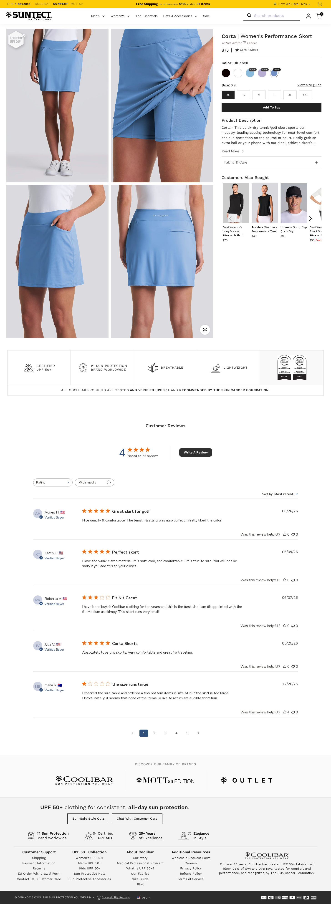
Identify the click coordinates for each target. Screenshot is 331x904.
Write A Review (196, 452)
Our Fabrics (140, 873)
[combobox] (53, 482)
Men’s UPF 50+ (89, 863)
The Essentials (146, 16)
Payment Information (39, 863)
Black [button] (226, 73)
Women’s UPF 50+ (90, 858)
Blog (140, 884)
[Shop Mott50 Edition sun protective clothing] (165, 780)
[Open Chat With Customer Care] (320, 4)
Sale (206, 16)
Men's (95, 16)
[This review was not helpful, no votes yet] (293, 534)
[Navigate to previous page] (133, 733)
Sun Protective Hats (89, 873)
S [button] (244, 95)
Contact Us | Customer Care (39, 879)
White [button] (238, 73)
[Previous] (230, 218)
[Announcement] (173, 4)
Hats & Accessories (177, 16)
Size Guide (140, 879)
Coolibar (43, 3)
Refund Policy (191, 873)
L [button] (274, 95)
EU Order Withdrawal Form (39, 873)
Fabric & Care (235, 162)
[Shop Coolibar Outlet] (246, 780)
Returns (39, 868)
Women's (117, 16)
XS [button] (228, 95)
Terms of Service (191, 879)
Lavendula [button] (264, 70)
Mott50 (77, 3)
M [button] (259, 95)
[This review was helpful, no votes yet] (284, 534)
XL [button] (290, 95)
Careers (191, 863)
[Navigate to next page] (198, 733)
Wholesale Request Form (191, 858)
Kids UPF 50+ (89, 868)
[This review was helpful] (284, 712)
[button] (233, 231)
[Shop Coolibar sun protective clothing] (84, 780)
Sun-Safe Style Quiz (88, 818)
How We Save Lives (292, 4)
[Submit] (248, 15)
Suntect (60, 3)
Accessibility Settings (116, 897)
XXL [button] (305, 95)
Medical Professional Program (140, 863)
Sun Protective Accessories (89, 879)
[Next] (310, 218)
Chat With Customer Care (137, 818)
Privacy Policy (191, 868)
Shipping (39, 858)
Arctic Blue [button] (252, 70)
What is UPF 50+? (140, 868)
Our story (140, 858)
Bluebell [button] (276, 70)
